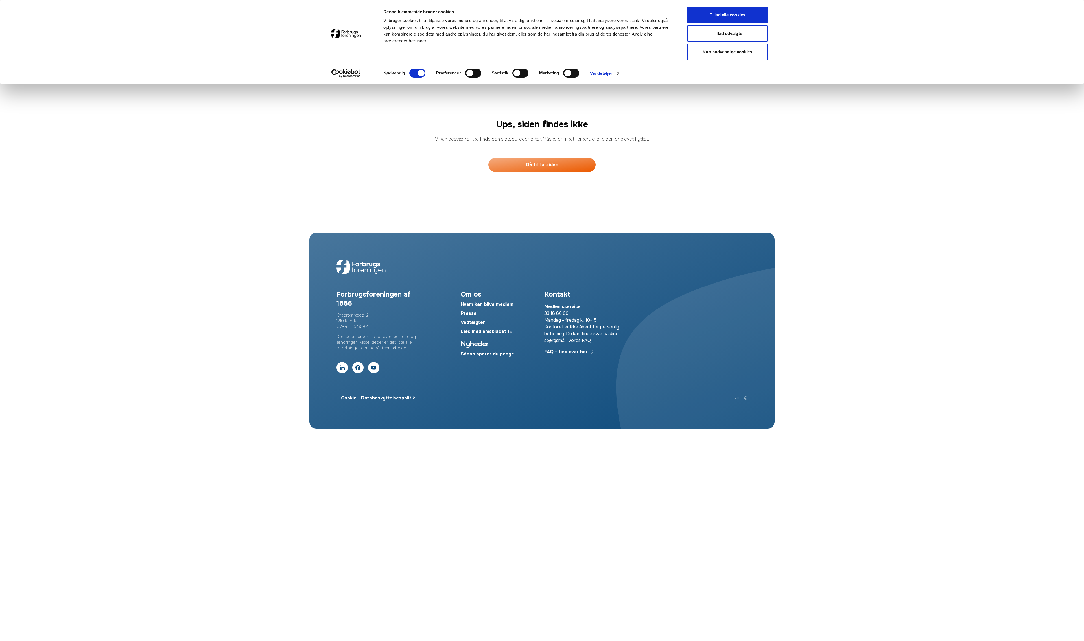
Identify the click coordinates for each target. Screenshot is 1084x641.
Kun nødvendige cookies (727, 51)
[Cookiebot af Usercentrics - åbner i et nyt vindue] (346, 73)
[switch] (473, 73)
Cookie (349, 398)
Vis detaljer (601, 73)
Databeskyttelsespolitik (388, 398)
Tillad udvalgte (727, 33)
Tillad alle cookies (727, 14)
